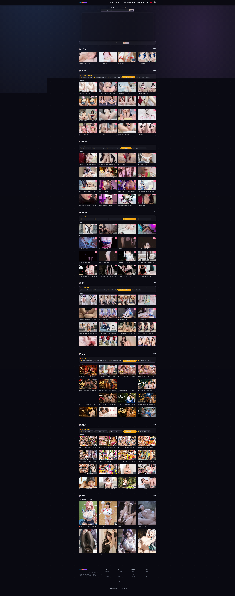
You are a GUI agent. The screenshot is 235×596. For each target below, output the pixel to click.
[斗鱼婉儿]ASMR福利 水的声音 (124, 262)
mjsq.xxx (112, 43)
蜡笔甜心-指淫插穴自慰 (142, 134)
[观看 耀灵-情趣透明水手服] (147, 57)
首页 (107, 2)
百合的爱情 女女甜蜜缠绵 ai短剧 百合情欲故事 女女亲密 (109, 417)
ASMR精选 (118, 2)
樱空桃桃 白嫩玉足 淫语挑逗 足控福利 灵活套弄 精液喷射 (90, 347)
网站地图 (120, 571)
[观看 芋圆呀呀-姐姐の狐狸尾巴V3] (88, 57)
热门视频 (107, 574)
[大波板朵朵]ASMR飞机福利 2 (124, 248)
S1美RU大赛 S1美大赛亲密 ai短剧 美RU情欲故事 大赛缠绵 (90, 404)
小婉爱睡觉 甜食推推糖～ (142, 177)
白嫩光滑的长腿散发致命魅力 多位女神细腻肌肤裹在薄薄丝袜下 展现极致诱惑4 (94, 319)
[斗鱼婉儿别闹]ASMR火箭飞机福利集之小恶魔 (107, 276)
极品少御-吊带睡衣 (121, 120)
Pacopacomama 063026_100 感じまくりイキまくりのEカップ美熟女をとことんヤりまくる (155, 488)
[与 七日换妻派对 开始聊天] (108, 541)
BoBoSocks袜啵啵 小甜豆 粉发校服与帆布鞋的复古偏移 (109, 333)
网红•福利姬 (112, 2)
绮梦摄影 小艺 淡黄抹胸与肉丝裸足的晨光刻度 (88, 333)
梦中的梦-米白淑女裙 (103, 134)
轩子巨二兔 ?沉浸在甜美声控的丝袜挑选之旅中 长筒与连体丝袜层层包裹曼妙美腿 (133, 347)
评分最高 (107, 579)
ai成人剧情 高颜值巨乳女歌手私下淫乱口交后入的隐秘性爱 (110, 376)
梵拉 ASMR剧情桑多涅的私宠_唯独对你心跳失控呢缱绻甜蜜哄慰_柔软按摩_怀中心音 (134, 205)
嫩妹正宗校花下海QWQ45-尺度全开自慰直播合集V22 (89, 120)
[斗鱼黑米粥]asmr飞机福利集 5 (85, 248)
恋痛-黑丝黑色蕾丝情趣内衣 (123, 134)
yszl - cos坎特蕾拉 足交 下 (143, 319)
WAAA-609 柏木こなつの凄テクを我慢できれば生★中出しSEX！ (111, 475)
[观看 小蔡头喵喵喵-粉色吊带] (108, 57)
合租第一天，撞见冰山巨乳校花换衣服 (86, 554)
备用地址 (133, 579)
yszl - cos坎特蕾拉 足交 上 (123, 319)
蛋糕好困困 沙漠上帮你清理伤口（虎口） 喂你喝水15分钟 (90, 205)
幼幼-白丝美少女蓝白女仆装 (104, 107)
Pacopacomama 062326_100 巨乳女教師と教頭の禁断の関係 (110, 488)
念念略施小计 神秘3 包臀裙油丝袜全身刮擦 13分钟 (89, 164)
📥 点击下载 (126, 42)
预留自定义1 (147, 571)
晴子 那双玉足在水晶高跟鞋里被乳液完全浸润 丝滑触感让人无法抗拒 (151, 305)
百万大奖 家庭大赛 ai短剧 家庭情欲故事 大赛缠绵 (127, 417)
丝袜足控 (129, 2)
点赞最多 (107, 576)
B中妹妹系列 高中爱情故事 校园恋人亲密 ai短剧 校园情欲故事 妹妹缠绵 (131, 390)
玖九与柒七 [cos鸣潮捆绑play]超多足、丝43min (88, 191)
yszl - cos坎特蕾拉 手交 (103, 319)
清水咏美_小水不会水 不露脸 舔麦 (105, 205)
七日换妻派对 (101, 554)
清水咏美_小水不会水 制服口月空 (105, 191)
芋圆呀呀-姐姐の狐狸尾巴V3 (84, 63)
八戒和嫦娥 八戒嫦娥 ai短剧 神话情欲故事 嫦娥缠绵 (147, 404)
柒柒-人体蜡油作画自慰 (83, 134)
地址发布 (133, 571)
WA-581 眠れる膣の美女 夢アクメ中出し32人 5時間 (89, 447)
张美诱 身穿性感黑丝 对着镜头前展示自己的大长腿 (147, 333)
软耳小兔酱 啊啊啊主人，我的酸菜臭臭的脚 (107, 164)
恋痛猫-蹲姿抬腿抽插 (122, 107)
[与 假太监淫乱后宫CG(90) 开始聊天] (147, 513)
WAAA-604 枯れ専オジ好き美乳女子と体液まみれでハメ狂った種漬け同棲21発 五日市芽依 (96, 461)
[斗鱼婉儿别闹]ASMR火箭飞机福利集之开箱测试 (88, 276)
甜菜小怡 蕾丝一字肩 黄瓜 (142, 164)
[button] (83, 26)
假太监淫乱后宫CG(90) (142, 526)
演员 (119, 574)
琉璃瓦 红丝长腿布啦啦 (142, 205)
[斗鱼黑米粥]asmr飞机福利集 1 (85, 235)
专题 (119, 579)
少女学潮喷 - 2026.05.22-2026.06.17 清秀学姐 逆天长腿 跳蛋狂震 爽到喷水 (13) (153, 347)
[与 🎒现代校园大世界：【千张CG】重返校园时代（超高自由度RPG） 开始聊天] (88, 513)
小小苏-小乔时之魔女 (83, 305)
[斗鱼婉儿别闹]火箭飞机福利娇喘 (124, 276)
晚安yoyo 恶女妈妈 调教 (122, 164)
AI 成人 (133, 2)
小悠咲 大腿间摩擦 (82, 177)
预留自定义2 (147, 574)
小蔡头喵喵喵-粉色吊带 (103, 63)
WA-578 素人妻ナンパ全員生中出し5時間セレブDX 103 (128, 461)
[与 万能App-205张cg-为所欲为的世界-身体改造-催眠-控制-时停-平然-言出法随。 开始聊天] (147, 541)
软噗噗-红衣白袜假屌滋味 (142, 107)
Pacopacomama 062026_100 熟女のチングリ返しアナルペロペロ (92, 488)
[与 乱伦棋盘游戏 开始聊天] (127, 513)
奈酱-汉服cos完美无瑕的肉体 (84, 93)
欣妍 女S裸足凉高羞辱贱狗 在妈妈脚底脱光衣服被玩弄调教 (110, 305)
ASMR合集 (124, 2)
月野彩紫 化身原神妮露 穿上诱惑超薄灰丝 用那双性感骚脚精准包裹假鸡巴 (113, 347)
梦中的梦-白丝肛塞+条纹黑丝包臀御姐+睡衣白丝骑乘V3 (109, 93)
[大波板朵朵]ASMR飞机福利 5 (104, 262)
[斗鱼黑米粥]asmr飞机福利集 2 (105, 235)
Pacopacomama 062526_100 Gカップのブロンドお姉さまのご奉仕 (131, 475)
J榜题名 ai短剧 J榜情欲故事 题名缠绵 (145, 390)
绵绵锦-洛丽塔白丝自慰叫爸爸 (85, 107)
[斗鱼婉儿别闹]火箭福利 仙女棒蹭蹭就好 (145, 276)
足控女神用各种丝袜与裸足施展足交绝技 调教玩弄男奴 (128, 333)
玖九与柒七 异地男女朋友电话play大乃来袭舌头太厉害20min (129, 177)
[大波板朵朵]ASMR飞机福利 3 (143, 248)
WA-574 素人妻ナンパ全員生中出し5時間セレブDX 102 (148, 447)
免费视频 (138, 2)
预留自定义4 (147, 579)
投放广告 (133, 576)
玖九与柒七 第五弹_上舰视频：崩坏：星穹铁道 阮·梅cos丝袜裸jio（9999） (152, 191)
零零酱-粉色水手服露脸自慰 (143, 93)
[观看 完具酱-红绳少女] (127, 57)
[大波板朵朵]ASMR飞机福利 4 (85, 262)
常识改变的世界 (102, 526)
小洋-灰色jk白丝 (141, 120)
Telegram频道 (134, 574)
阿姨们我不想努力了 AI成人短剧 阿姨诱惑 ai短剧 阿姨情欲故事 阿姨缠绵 (112, 404)
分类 (119, 576)
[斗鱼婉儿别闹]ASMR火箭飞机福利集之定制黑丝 (147, 262)
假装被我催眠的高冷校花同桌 (123, 554)
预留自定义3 (147, 576)
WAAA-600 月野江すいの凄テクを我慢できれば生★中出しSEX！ (111, 461)
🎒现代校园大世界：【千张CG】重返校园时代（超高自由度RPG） (92, 526)
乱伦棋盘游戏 (120, 526)
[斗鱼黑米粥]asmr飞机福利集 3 (124, 235)
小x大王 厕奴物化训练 (122, 305)
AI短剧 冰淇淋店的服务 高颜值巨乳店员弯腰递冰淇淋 (128, 376)
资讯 (119, 581)
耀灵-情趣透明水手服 (142, 63)
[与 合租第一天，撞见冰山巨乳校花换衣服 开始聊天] (88, 541)
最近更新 (107, 571)
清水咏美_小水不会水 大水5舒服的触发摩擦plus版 (127, 191)
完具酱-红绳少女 (121, 63)
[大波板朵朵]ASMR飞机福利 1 (104, 248)
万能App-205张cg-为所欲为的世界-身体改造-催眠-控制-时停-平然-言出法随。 (152, 554)
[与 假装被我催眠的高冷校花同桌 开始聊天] (127, 541)
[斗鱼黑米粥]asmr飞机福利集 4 (143, 235)
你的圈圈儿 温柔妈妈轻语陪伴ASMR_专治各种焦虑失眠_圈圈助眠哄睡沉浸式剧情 (114, 177)
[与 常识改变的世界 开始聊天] (108, 513)
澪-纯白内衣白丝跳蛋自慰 (104, 120)
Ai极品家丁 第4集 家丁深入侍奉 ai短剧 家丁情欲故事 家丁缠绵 (91, 390)
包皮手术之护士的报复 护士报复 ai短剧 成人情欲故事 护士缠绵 (150, 417)
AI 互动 (142, 2)
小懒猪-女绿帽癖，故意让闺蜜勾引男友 (125, 93)
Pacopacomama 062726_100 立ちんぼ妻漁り (127, 488)
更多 (153, 48)
